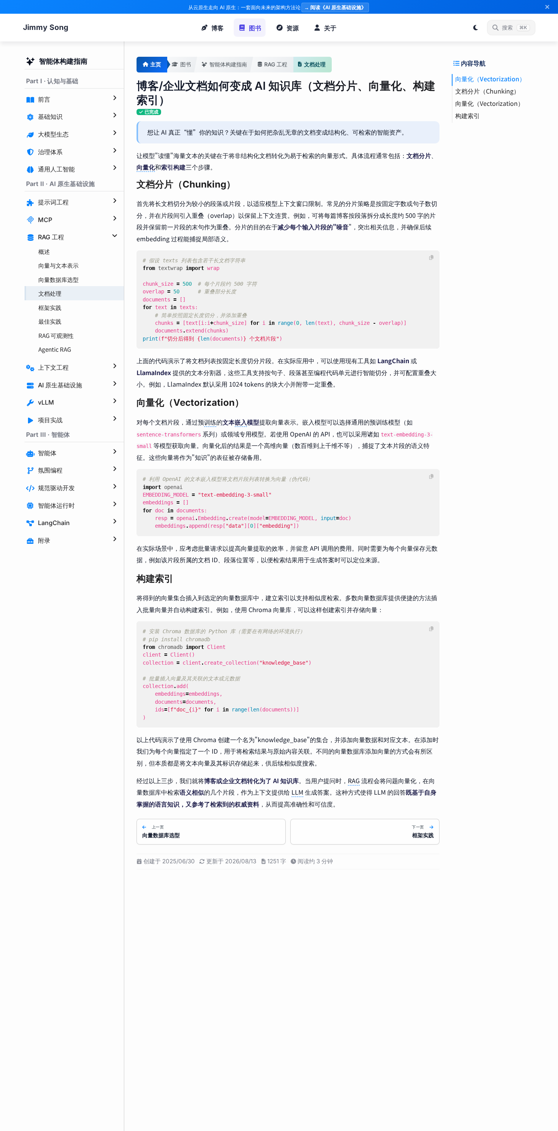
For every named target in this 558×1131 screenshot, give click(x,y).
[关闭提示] (547, 7)
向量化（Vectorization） (490, 78)
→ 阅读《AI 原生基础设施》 (335, 7)
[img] (149, 112)
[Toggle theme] (475, 27)
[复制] (431, 257)
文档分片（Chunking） (487, 90)
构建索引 (467, 115)
